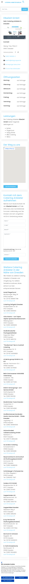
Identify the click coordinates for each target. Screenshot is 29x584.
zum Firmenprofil (9, 301)
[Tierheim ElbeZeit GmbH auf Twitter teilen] (18, 52)
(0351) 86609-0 (10, 56)
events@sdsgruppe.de (13, 60)
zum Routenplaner (10, 186)
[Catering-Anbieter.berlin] (14, 3)
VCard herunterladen (12, 69)
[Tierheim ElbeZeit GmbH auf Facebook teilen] (15, 52)
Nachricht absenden (11, 259)
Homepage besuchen (12, 64)
